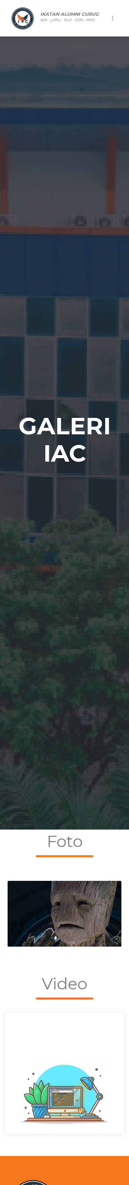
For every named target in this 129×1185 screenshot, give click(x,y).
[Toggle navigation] (113, 18)
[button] (14, 1073)
